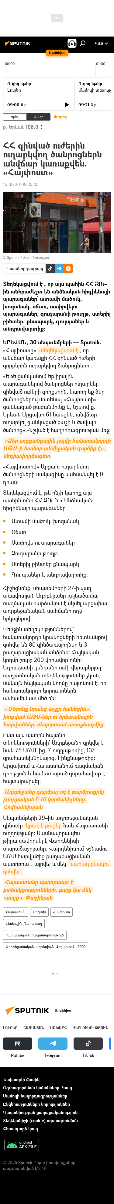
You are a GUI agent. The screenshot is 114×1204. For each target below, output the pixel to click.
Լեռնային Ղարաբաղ (24, 923)
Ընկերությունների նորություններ (36, 1104)
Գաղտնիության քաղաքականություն (40, 1112)
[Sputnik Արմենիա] (18, 45)
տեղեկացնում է (58, 350)
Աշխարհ (58, 1027)
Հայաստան (16, 911)
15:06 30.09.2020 (20, 184)
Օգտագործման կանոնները (31, 1087)
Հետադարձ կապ (20, 1129)
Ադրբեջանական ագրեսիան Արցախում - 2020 (45, 946)
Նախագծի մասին (21, 1079)
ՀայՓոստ (61, 911)
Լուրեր (14, 90)
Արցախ (39, 911)
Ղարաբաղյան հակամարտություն (35, 935)
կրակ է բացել (43, 825)
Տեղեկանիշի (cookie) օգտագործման (40, 1120)
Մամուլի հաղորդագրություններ (35, 1096)
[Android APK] (21, 1145)
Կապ (67, 1087)
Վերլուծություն (90, 1027)
